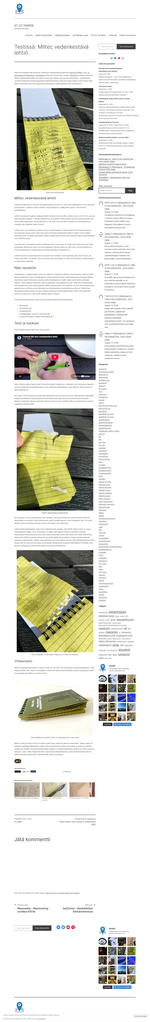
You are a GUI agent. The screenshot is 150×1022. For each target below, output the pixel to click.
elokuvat (101, 400)
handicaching (103, 456)
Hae (130, 190)
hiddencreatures (104, 459)
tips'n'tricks (103, 572)
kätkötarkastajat (104, 507)
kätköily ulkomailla (105, 487)
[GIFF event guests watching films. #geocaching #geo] (103, 716)
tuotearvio (80, 822)
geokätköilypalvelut (105, 425)
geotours (102, 434)
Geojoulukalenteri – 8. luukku (78, 798)
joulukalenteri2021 (105, 473)
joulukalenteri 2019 (107, 635)
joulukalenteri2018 (105, 468)
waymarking (103, 592)
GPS (100, 439)
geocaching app (116, 623)
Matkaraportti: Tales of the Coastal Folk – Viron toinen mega (116, 160)
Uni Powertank (25, 314)
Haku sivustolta (105, 186)
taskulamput (103, 561)
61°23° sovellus (98, 35)
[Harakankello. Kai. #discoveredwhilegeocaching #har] (112, 688)
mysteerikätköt (104, 538)
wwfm (109, 658)
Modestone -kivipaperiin (35, 75)
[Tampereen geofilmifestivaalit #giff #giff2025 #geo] (122, 679)
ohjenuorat (128, 645)
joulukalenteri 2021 (124, 635)
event (108, 620)
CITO (100, 391)
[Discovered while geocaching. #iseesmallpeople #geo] (103, 707)
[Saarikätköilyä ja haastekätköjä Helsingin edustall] (122, 707)
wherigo (101, 595)
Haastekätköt (103, 454)
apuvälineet (103, 383)
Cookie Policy (42, 1018)
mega (101, 527)
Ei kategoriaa (103, 397)
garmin (113, 620)
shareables (102, 552)
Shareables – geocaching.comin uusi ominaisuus (114, 178)
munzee (101, 535)
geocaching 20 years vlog (108, 406)
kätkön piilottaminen (106, 502)
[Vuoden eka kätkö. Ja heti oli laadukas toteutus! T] (112, 698)
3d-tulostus (103, 369)
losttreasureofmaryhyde (107, 518)
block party (102, 389)
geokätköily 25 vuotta (106, 417)
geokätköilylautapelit (106, 422)
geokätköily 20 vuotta (106, 414)
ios (119, 632)
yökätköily (102, 600)
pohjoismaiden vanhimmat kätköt (110, 547)
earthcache (102, 620)
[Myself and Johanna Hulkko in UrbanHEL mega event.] (122, 716)
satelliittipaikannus (105, 549)
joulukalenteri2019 (105, 471)
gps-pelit (102, 445)
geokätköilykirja (104, 420)
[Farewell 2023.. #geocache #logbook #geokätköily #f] (131, 707)
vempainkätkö (103, 586)
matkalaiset (103, 521)
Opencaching (103, 544)
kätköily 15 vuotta (105, 482)
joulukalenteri (126, 632)
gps (129, 628)
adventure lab (103, 375)
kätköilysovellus (116, 638)
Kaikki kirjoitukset (43, 35)
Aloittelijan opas (80, 35)
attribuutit (102, 386)
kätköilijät (102, 479)
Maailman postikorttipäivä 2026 (112, 164)
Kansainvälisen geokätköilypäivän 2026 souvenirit (116, 173)
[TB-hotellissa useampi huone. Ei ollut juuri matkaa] (112, 707)
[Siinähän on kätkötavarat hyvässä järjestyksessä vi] (112, 679)
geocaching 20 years (105, 623)
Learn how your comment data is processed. (62, 893)
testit (100, 566)
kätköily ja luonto (104, 485)
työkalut (101, 580)
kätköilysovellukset (105, 493)
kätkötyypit (102, 510)
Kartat (101, 476)
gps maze (102, 442)
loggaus (101, 516)
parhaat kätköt (102, 650)
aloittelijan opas (104, 380)
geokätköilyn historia (117, 628)
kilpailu (110, 638)
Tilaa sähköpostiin (126, 46)
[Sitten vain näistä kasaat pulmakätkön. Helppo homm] (131, 698)
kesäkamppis (103, 638)
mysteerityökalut (104, 541)
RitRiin (79, 73)
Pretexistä (73, 73)
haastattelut (103, 451)
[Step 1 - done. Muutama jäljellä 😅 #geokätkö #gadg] (122, 698)
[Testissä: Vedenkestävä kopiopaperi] (27, 789)
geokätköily (103, 411)
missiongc (102, 533)
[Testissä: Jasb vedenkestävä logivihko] (54, 789)
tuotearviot (91, 819)
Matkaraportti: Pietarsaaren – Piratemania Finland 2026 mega (117, 168)
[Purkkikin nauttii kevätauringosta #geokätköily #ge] (103, 698)
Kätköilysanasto (62, 35)
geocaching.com (104, 408)
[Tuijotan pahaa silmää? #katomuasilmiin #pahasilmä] (103, 679)
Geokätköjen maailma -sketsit (109, 431)
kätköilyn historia (104, 490)
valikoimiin (73, 75)
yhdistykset (103, 597)
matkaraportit (103, 524)
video (101, 658)
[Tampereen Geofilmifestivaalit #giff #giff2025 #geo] (131, 679)
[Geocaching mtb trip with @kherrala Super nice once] (131, 716)
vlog (105, 658)
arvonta (117, 616)
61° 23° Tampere (24, 25)
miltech (68, 822)
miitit (100, 530)
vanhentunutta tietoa (106, 583)
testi (73, 822)
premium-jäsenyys (112, 650)
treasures (102, 575)
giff (100, 437)
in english (102, 465)
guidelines (102, 448)
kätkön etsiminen (105, 499)
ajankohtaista (103, 377)
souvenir (124, 649)
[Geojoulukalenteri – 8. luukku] (82, 789)
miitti (122, 645)
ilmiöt (100, 462)
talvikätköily (103, 558)
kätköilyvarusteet (104, 496)
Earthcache (103, 394)
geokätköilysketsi (105, 428)
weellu (19, 822)
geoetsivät (123, 625)
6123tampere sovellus (106, 372)
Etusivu (29, 35)
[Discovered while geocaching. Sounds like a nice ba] (131, 688)
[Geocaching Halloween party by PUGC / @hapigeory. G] (103, 688)
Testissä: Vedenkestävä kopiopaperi (26, 798)
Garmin (101, 403)
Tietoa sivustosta (127, 35)
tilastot (101, 569)
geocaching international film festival (109, 625)
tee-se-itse (102, 564)
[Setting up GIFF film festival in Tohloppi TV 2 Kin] (112, 716)
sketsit (101, 555)
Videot (101, 589)
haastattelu (112, 632)
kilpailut (101, 513)
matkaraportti (105, 645)
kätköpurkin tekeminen (106, 504)
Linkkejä (113, 35)
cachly (122, 616)
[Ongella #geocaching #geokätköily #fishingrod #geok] (122, 688)
